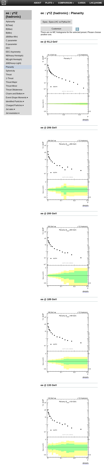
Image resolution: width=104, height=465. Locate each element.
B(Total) (9, 25)
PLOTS (48, 3)
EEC (8, 48)
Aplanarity (10, 21)
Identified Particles (14, 101)
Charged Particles (14, 105)
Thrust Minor (11, 86)
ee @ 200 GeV (49, 213)
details (86, 120)
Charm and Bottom (14, 94)
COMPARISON (65, 3)
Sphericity (10, 71)
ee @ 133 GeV (49, 385)
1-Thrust (9, 78)
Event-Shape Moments (16, 97)
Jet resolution (12, 113)
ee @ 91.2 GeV (49, 41)
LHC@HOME (96, 3)
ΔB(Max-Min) (12, 37)
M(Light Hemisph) (14, 59)
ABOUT (37, 3)
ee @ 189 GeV (49, 299)
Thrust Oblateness (14, 90)
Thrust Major (11, 82)
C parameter (11, 40)
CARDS (81, 3)
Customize (56, 29)
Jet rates (9, 109)
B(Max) (9, 29)
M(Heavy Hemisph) (14, 56)
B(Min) (9, 33)
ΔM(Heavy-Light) (13, 63)
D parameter (11, 44)
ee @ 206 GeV (49, 127)
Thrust (9, 74)
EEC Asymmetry (13, 52)
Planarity (10, 67)
